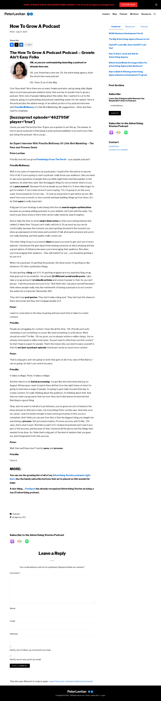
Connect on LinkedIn (118, 150)
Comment (15, 573)
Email (12, 621)
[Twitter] (16, 45)
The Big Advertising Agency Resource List (129, 39)
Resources (130, 26)
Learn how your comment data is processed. (71, 681)
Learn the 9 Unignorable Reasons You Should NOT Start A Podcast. (126, 99)
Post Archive (116, 85)
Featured (115, 26)
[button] (154, 14)
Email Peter (114, 146)
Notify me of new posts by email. (25, 659)
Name (12, 608)
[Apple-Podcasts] (13, 541)
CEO (24, 517)
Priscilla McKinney (24, 107)
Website (14, 634)
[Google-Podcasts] (20, 541)
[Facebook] (12, 45)
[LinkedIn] (21, 45)
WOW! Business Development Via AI (126, 33)
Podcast (16, 514)
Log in (103, 695)
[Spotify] (28, 541)
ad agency (16, 517)
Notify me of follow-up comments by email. (30, 650)
